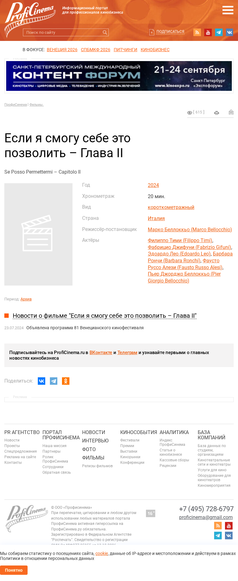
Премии (127, 446)
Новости (12, 440)
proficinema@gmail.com (206, 517)
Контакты (13, 462)
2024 (153, 185)
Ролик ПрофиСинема (55, 459)
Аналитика (174, 432)
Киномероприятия (214, 485)
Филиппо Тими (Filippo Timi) (180, 240)
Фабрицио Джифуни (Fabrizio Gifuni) (189, 247)
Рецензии (168, 465)
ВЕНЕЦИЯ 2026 (62, 49)
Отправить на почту (231, 111)
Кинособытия (138, 432)
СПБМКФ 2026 (95, 49)
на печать (216, 112)
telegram (219, 32)
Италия (156, 218)
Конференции (132, 462)
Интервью (95, 441)
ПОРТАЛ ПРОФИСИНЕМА (61, 435)
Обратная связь (56, 472)
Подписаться (170, 31)
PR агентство (22, 432)
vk (230, 32)
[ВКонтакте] (41, 381)
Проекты (12, 446)
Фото (89, 449)
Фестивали (129, 440)
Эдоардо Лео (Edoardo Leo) (179, 254)
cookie (101, 553)
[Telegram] (53, 381)
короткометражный (171, 207)
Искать (105, 32)
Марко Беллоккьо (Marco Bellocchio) (190, 230)
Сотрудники (53, 467)
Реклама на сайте (20, 457)
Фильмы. (36, 105)
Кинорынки (130, 457)
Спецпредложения (20, 451)
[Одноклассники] (65, 381)
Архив (26, 299)
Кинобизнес (155, 49)
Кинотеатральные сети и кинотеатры (214, 462)
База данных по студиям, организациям (212, 450)
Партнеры (51, 451)
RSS (197, 32)
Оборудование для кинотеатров (214, 477)
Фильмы (93, 458)
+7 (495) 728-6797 (206, 509)
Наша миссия (54, 446)
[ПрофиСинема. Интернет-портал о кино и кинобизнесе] (30, 13)
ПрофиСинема (15, 105)
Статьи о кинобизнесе (171, 452)
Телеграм (127, 352)
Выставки (128, 451)
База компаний (211, 435)
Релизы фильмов (97, 466)
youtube (208, 32)
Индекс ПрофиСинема (172, 442)
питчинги (125, 49)
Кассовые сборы (174, 460)
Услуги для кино (212, 470)
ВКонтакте (101, 352)
